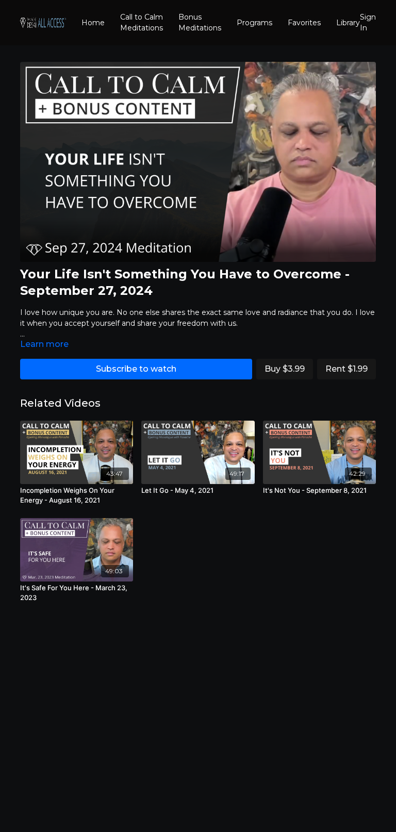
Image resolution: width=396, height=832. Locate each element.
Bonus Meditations (199, 22)
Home (93, 22)
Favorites (304, 22)
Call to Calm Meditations (141, 22)
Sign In (368, 22)
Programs (254, 22)
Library (348, 22)
